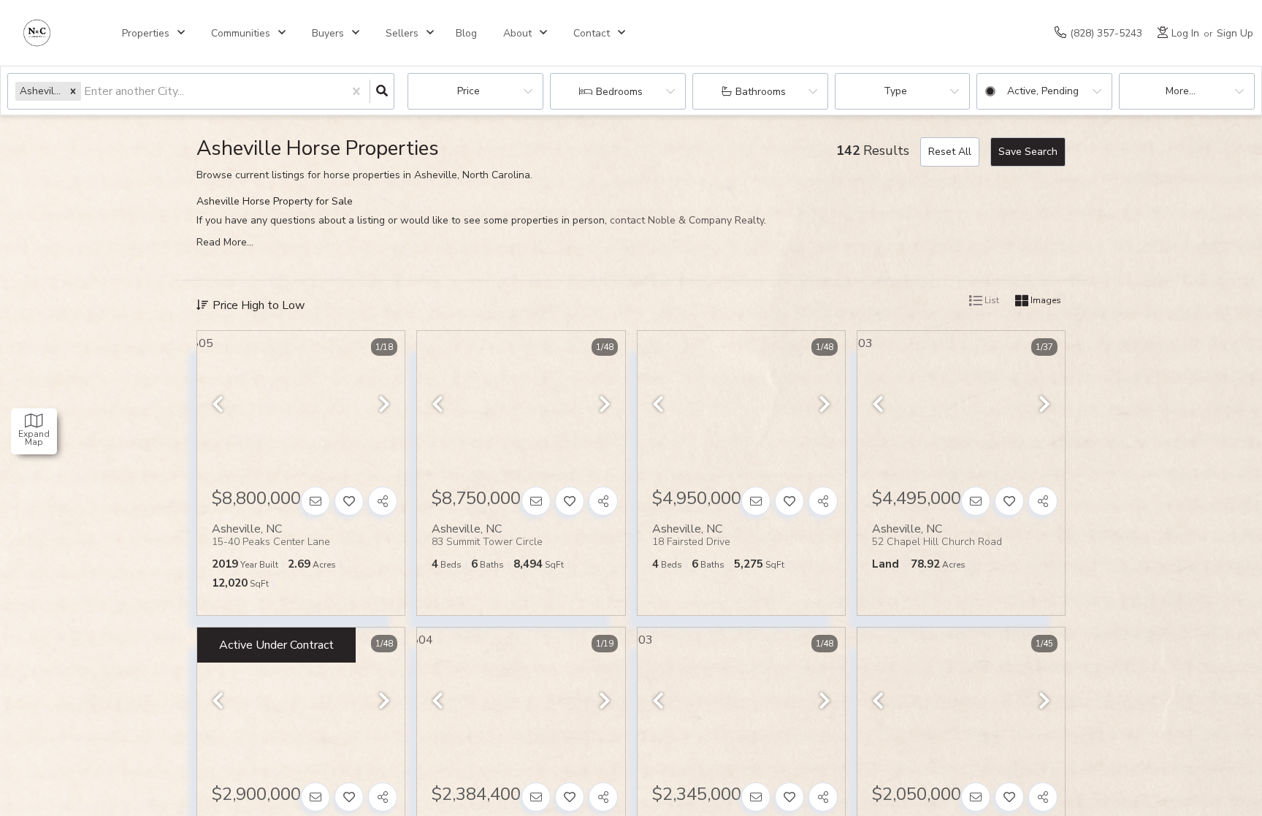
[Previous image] (217, 405)
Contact (591, 33)
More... (1181, 91)
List (990, 300)
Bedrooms (619, 92)
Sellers (402, 33)
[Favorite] (349, 501)
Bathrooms (760, 92)
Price (468, 91)
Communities (240, 33)
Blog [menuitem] (466, 33)
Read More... (224, 242)
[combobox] (85, 91)
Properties (145, 33)
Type (895, 91)
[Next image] (384, 405)
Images (1044, 300)
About (517, 33)
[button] (73, 91)
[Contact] (315, 501)
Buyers (328, 33)
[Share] (382, 501)
